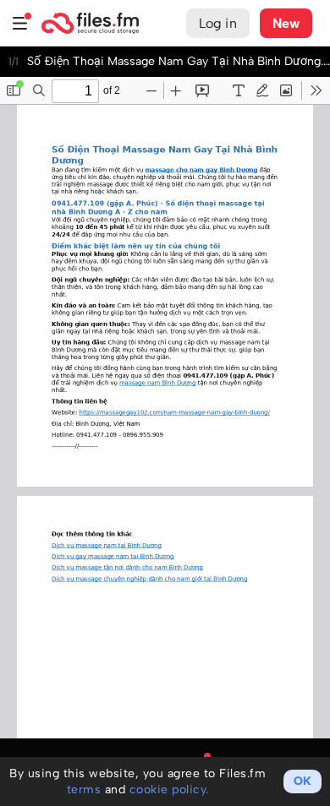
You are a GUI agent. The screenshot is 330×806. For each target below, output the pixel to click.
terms (84, 789)
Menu (20, 23)
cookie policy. (169, 789)
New (286, 23)
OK (302, 781)
